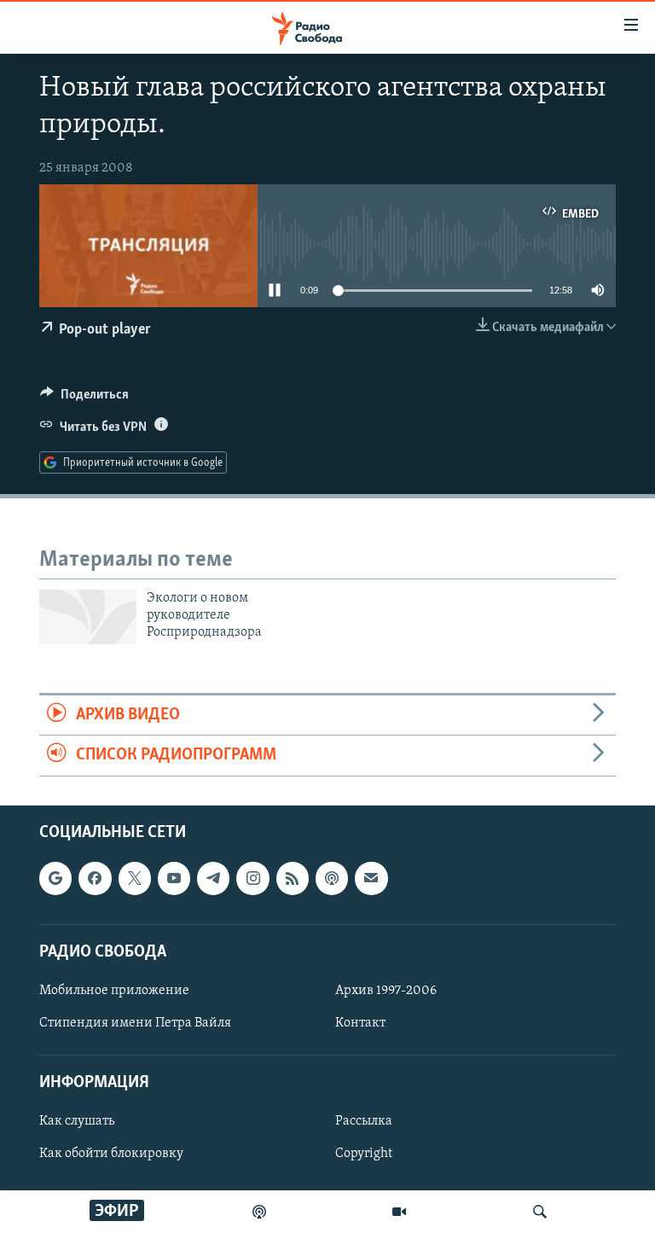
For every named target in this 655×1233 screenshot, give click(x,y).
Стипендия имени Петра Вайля (135, 1023)
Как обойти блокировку (111, 1153)
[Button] (84, 398)
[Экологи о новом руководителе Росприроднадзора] (87, 617)
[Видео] (399, 1211)
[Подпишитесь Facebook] (94, 878)
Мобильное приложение (114, 990)
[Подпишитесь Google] (55, 878)
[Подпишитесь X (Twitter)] (135, 878)
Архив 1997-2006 (386, 990)
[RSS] (292, 878)
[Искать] (539, 1211)
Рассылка (363, 1121)
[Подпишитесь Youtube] (174, 878)
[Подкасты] (332, 878)
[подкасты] (259, 1211)
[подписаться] (371, 878)
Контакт (360, 1023)
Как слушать (76, 1121)
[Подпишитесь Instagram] (252, 878)
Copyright (363, 1153)
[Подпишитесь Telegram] (213, 878)
